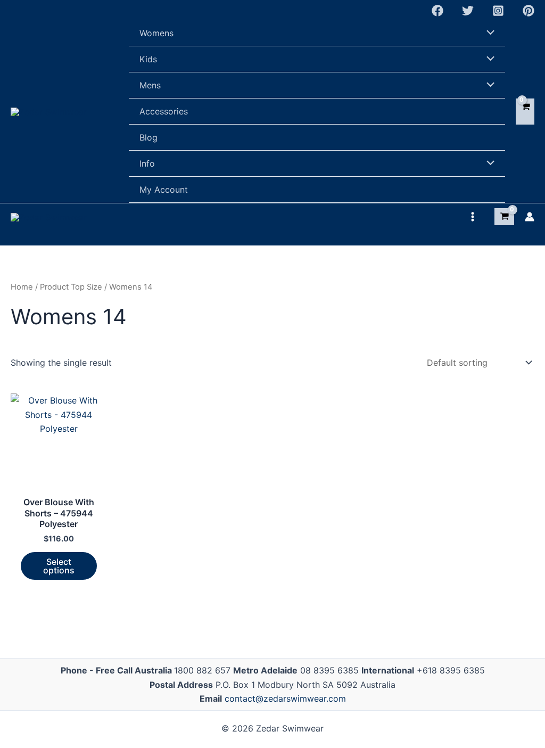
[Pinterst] (528, 11)
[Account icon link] (529, 216)
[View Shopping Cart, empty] (525, 111)
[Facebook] (437, 11)
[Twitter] (468, 11)
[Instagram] (498, 11)
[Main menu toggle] (472, 217)
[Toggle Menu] (488, 33)
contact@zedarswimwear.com (285, 698)
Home (22, 287)
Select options (59, 566)
